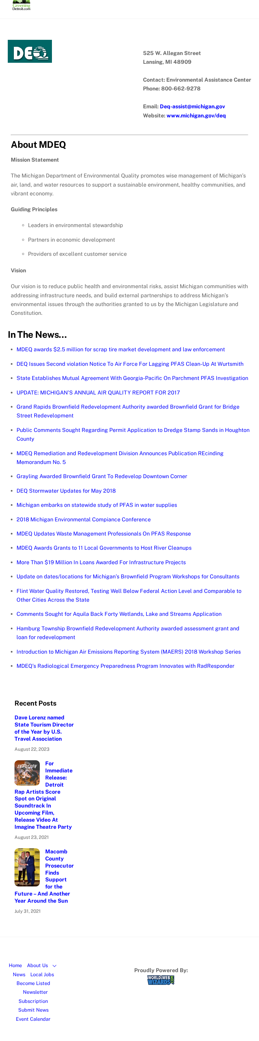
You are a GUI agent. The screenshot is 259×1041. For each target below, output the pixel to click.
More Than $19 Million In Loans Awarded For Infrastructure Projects (101, 562)
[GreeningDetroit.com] (21, 7)
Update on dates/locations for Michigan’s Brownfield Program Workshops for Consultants (128, 576)
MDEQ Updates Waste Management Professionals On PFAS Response (104, 533)
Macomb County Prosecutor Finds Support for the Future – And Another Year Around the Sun (44, 876)
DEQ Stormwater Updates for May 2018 (66, 491)
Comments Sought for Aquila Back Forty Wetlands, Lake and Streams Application (119, 614)
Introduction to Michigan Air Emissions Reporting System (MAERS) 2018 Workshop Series (129, 652)
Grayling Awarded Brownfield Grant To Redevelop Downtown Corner (102, 476)
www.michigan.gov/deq (196, 115)
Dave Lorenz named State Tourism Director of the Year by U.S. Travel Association (44, 728)
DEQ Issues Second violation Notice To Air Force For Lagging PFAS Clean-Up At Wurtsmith (130, 364)
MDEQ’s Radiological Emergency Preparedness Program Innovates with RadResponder (125, 666)
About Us (37, 965)
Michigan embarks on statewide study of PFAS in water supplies (97, 505)
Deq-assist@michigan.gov (192, 106)
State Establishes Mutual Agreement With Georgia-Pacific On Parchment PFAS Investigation (132, 378)
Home (15, 965)
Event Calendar (33, 1019)
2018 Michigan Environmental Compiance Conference (84, 519)
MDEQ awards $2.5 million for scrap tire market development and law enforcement (121, 349)
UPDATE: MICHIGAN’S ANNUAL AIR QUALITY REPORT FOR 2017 (98, 392)
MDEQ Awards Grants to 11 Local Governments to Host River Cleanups (104, 548)
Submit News (33, 1010)
